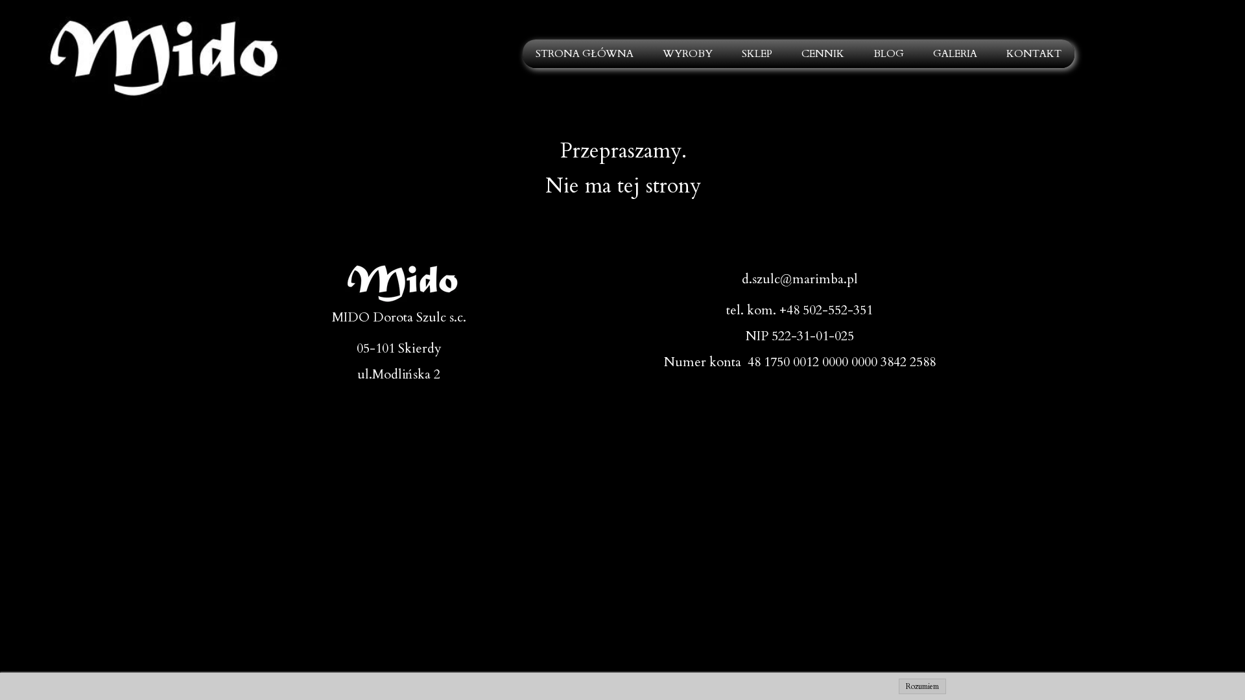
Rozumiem (922, 686)
